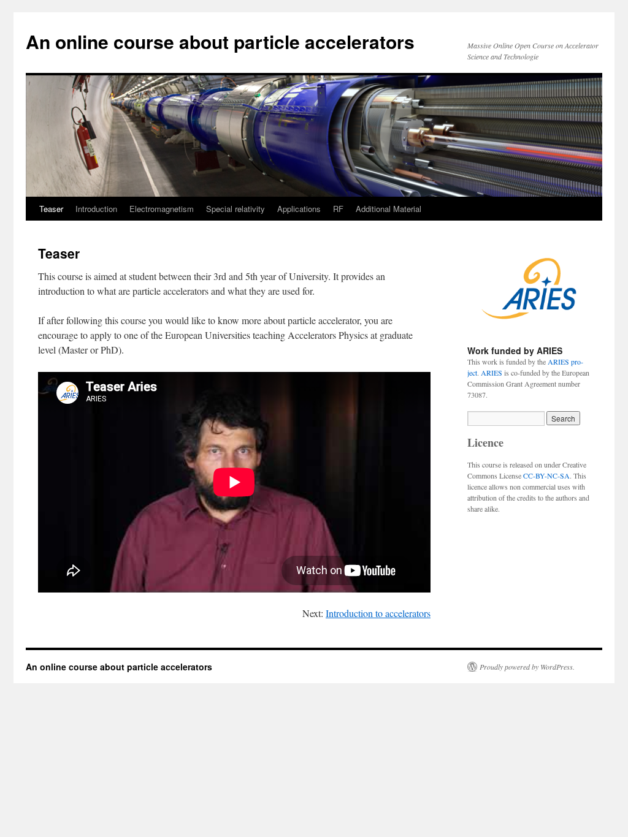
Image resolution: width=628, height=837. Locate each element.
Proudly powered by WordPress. (527, 667)
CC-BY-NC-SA (546, 475)
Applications (299, 208)
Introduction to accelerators (378, 613)
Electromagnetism (161, 208)
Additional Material (388, 208)
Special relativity (235, 208)
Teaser (51, 208)
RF (338, 208)
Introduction (96, 208)
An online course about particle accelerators (220, 41)
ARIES (491, 372)
